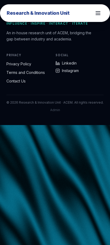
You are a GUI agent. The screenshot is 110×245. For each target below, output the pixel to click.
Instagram (70, 70)
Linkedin (69, 63)
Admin (55, 110)
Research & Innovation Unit (38, 13)
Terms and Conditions (25, 72)
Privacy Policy (18, 64)
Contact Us (16, 81)
